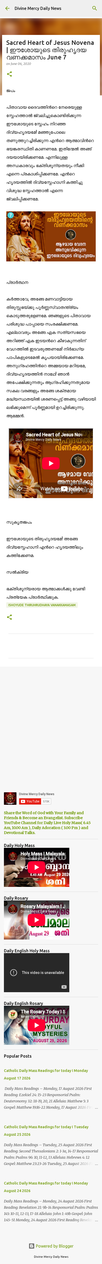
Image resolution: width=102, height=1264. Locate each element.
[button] (9, 74)
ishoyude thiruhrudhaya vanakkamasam (42, 605)
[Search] (95, 8)
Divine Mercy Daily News (38, 8)
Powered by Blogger (54, 1246)
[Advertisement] (51, 725)
